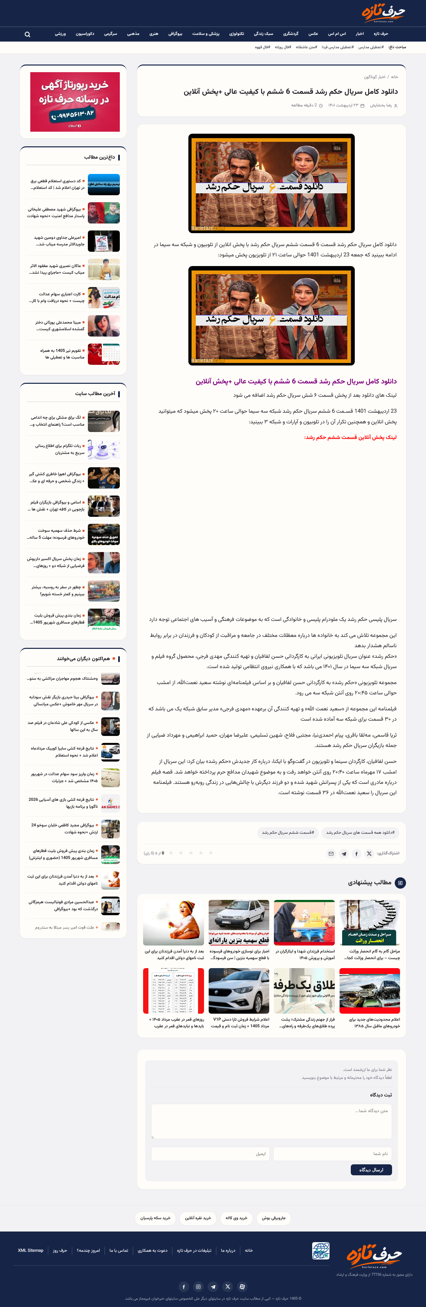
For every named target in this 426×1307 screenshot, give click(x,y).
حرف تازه (381, 34)
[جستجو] (27, 34)
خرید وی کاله (236, 1218)
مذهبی (133, 34)
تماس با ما (118, 1250)
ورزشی (60, 34)
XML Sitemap (30, 1250)
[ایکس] (227, 1286)
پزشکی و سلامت (205, 34)
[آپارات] (242, 1286)
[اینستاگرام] (198, 1286)
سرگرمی (110, 34)
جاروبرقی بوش (274, 1218)
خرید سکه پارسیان (155, 1218)
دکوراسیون (85, 34)
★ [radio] (170, 854)
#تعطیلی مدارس (371, 47)
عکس (313, 34)
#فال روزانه (283, 47)
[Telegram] (344, 854)
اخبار (360, 34)
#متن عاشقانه (306, 47)
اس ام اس (337, 34)
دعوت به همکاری (152, 1250)
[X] (369, 854)
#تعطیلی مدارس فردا (338, 47)
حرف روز (60, 1250)
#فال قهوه (262, 47)
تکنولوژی (236, 34)
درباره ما (228, 1250)
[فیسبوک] (183, 1286)
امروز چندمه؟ (88, 1250)
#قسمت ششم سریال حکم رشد (288, 832)
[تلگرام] (213, 1286)
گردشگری (291, 34)
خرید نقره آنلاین (198, 1218)
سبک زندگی (263, 34)
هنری (153, 34)
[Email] (331, 854)
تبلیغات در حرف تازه (194, 1250)
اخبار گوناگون (374, 77)
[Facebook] (356, 854)
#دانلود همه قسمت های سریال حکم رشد (360, 832)
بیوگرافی (175, 34)
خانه (394, 77)
